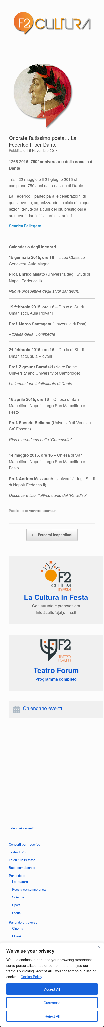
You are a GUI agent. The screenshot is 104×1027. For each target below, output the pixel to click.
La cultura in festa (22, 859)
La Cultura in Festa (56, 597)
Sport (16, 904)
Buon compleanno (22, 867)
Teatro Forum (18, 852)
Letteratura (20, 881)
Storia (16, 912)
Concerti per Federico (24, 844)
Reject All (52, 1016)
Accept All (52, 989)
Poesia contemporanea (29, 889)
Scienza (18, 897)
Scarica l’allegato (25, 226)
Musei (16, 936)
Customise (52, 1002)
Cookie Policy (31, 976)
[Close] (99, 947)
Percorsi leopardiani (52, 534)
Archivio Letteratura (43, 510)
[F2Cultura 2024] (52, 23)
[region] (52, 984)
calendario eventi (21, 828)
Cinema (17, 928)
